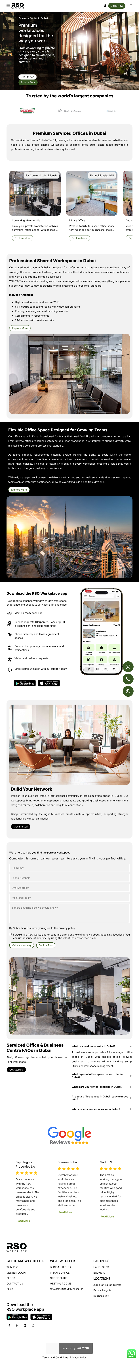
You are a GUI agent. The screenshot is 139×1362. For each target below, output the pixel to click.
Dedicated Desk (60, 1267)
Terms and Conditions (55, 1357)
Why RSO (12, 1267)
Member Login (16, 1272)
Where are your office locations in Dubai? (97, 1086)
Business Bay (101, 1295)
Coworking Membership (66, 1289)
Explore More (22, 238)
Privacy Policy (78, 1357)
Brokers (99, 1272)
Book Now (117, 5)
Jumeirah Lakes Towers (107, 1284)
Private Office (60, 1272)
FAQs (10, 1289)
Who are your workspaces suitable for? (96, 1109)
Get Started (27, 76)
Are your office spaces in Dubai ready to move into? (100, 1098)
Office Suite (58, 1278)
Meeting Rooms (60, 1283)
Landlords (101, 1267)
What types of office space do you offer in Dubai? (97, 1076)
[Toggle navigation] (8, 6)
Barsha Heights (102, 1290)
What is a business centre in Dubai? (93, 1046)
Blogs (11, 1278)
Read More (23, 1216)
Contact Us (15, 1283)
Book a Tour (28, 82)
